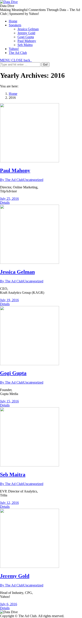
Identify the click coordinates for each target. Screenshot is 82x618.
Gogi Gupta (13, 373)
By (11, 180)
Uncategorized (33, 180)
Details (5, 202)
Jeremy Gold (14, 576)
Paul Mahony (15, 170)
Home (13, 94)
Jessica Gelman (17, 272)
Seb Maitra (12, 474)
